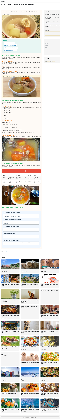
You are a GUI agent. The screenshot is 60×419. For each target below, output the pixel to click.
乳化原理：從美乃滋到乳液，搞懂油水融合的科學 (49, 290)
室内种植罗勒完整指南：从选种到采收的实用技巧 (10, 300)
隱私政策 (29, 417)
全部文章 (35, 417)
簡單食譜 (50, 61)
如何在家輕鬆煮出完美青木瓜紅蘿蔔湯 (10, 45)
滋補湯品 (53, 61)
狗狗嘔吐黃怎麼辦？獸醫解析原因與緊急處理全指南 (30, 331)
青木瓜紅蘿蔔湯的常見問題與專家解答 (10, 50)
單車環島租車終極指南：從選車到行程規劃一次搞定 (49, 409)
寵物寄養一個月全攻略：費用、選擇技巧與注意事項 (10, 346)
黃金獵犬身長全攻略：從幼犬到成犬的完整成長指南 (30, 362)
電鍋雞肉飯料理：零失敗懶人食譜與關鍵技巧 (52, 14)
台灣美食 (46, 61)
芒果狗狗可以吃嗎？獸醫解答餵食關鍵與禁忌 (9, 393)
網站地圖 (32, 417)
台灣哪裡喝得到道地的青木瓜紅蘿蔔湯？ (10, 47)
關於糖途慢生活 (25, 417)
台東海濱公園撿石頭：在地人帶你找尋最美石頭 (29, 306)
